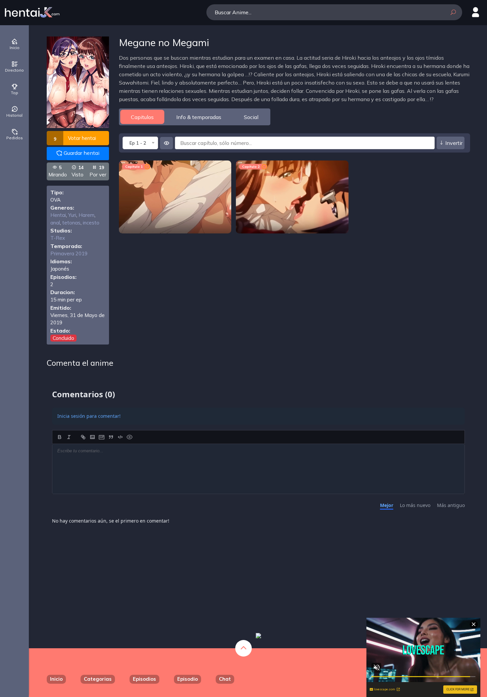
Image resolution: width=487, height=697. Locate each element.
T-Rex (57, 238)
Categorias (98, 679)
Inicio (56, 679)
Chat (225, 679)
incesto (91, 223)
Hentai (58, 215)
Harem (86, 215)
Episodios (144, 679)
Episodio (187, 679)
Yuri (72, 215)
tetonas (71, 223)
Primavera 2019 (68, 253)
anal (55, 223)
